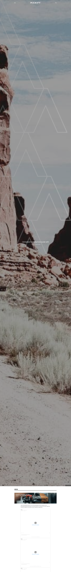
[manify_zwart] (35, 3)
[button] (15, 2)
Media (16, 489)
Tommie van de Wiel (37, 244)
